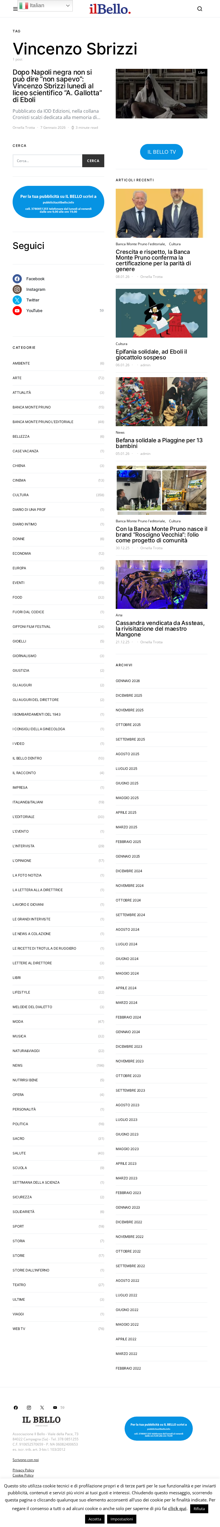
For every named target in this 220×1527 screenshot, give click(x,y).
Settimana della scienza (36, 1182)
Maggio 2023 (127, 1149)
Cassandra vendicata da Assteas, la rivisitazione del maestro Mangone (160, 629)
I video (18, 743)
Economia (22, 553)
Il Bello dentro (27, 758)
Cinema (19, 480)
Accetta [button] (95, 1519)
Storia (19, 1241)
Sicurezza (22, 1197)
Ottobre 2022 (128, 1251)
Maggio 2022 (127, 1324)
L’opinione (22, 860)
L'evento (21, 831)
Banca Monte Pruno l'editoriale (43, 422)
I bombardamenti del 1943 (36, 714)
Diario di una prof (29, 509)
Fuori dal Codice (28, 612)
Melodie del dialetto (32, 1007)
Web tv (19, 1329)
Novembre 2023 (130, 1061)
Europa (19, 568)
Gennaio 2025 (128, 856)
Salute (19, 1153)
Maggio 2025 (127, 798)
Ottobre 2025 (128, 724)
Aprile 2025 (126, 812)
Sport (18, 1226)
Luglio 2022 (126, 1295)
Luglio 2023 (126, 1119)
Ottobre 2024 (128, 900)
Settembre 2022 (130, 1266)
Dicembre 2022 (129, 1222)
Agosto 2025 (127, 754)
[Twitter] (42, 1407)
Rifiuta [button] (199, 1508)
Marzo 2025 (126, 827)
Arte (17, 378)
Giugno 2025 (127, 783)
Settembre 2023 (130, 1090)
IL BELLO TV (162, 151)
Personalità (24, 1109)
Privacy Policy (23, 1470)
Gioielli (19, 641)
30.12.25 (122, 548)
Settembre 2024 (130, 915)
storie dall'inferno (31, 1270)
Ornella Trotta (24, 127)
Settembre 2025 (130, 739)
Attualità (22, 392)
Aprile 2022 (126, 1339)
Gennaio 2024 (128, 1032)
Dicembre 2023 (129, 1046)
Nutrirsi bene (25, 1080)
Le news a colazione (32, 934)
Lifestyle (21, 992)
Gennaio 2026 (128, 681)
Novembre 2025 (130, 710)
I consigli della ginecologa (39, 729)
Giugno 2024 (127, 959)
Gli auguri (22, 685)
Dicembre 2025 (129, 695)
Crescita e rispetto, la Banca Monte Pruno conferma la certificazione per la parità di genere (153, 260)
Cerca (93, 161)
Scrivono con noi (26, 1459)
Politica (20, 1124)
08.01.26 (122, 276)
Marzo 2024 (127, 1002)
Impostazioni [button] (122, 1519)
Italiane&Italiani (28, 802)
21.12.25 (122, 642)
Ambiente (21, 363)
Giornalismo (24, 656)
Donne (19, 539)
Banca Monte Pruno (31, 407)
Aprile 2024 (126, 988)
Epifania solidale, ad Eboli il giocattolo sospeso (151, 354)
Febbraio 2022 (128, 1368)
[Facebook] (15, 1407)
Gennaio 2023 (128, 1207)
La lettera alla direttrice (38, 890)
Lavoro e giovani (28, 904)
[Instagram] (29, 1407)
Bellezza (21, 436)
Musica (19, 1036)
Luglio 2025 (126, 768)
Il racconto (24, 773)
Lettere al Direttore (32, 963)
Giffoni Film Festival (32, 626)
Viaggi (18, 1314)
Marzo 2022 (126, 1353)
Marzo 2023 (127, 1178)
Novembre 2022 (130, 1236)
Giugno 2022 (127, 1310)
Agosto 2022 (127, 1280)
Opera (18, 1094)
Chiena (19, 465)
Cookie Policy (23, 1475)
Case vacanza (25, 451)
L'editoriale (23, 817)
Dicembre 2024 (129, 871)
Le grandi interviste (31, 919)
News (17, 1065)
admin (145, 365)
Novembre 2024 (130, 885)
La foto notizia (27, 875)
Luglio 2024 (126, 944)
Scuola (20, 1168)
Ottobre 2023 (128, 1076)
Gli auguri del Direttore (35, 700)
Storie (19, 1255)
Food (17, 597)
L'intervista (23, 846)
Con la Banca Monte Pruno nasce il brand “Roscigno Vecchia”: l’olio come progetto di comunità (161, 534)
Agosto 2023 (127, 1105)
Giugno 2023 (127, 1134)
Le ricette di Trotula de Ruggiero (44, 948)
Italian (36, 5)
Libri (201, 72)
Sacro (18, 1138)
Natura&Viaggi (26, 1051)
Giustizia (21, 670)
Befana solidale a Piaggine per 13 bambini (159, 443)
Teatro (19, 1285)
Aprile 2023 (126, 1163)
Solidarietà (23, 1211)
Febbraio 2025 (128, 842)
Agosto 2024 (127, 929)
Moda (18, 1021)
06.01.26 (122, 365)
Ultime (19, 1299)
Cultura (21, 495)
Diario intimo (25, 524)
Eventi (18, 583)
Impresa (20, 787)
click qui (177, 1508)
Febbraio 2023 (128, 1193)
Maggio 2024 (127, 973)
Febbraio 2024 (128, 1017)
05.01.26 (122, 453)
